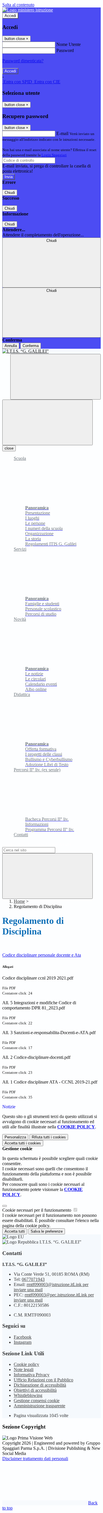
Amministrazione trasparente (39, 1405)
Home (19, 901)
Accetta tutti (23, 1143)
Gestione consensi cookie (37, 1400)
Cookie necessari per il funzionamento (37, 1210)
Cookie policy (26, 1364)
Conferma (31, 346)
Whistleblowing (28, 1395)
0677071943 (33, 1279)
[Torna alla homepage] (51, 351)
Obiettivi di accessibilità (35, 1390)
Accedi (10, 16)
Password (65, 50)
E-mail (62, 133)
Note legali (23, 1369)
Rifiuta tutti (49, 1137)
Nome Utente (68, 44)
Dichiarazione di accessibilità (40, 1385)
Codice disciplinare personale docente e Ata (41, 955)
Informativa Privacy (31, 1374)
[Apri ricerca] (55, 377)
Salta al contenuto (18, 4)
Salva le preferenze (47, 1231)
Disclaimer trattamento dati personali (35, 1458)
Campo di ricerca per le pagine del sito (37, 844)
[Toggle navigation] (47, 422)
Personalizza (15, 1137)
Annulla (11, 346)
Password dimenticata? (22, 60)
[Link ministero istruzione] (27, 9)
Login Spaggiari (54, 155)
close (9, 448)
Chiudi (10, 192)
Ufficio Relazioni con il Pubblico (43, 1379)
